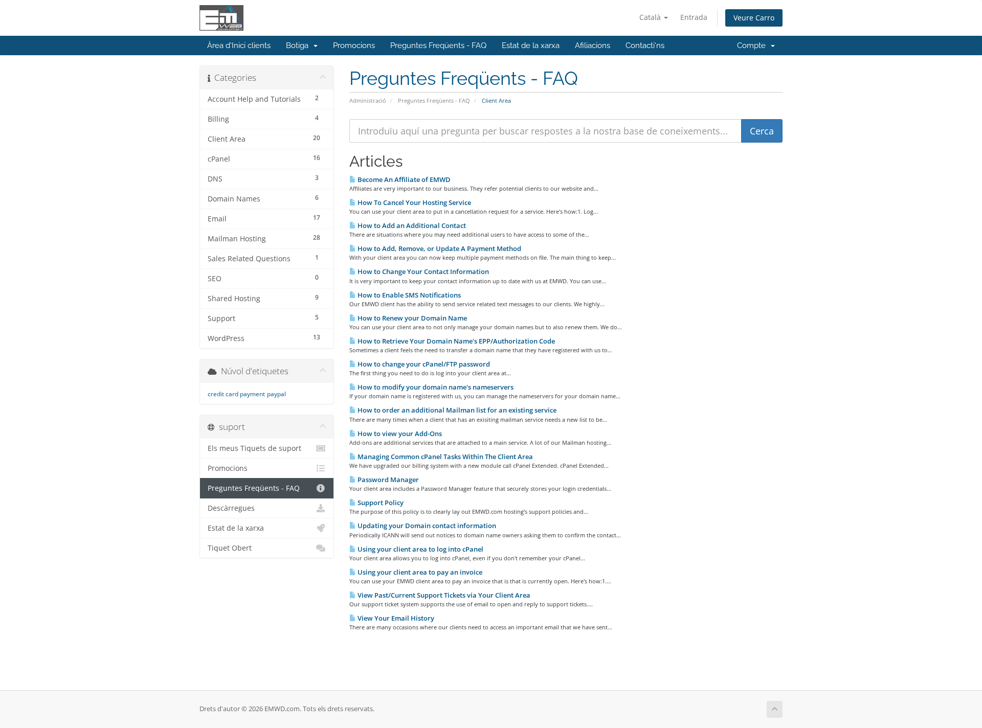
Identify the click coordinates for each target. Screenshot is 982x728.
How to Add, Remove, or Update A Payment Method (438, 248)
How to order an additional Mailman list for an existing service (456, 410)
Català (651, 17)
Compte (753, 45)
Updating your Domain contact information (426, 525)
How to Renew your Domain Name (411, 318)
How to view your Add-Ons (399, 433)
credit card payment (236, 394)
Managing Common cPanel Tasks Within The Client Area (444, 456)
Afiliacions (592, 45)
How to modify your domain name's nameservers (435, 387)
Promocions (354, 45)
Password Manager (387, 479)
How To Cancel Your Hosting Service (413, 202)
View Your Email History (395, 618)
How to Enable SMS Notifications (408, 295)
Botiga (299, 45)
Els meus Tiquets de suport (254, 448)
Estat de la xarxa (531, 45)
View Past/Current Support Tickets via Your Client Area (443, 595)
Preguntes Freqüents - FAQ (438, 45)
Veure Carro (753, 17)
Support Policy (380, 502)
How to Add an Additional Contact (411, 225)
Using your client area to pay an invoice (419, 572)
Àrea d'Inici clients (239, 45)
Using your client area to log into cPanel (419, 549)
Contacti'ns (645, 45)
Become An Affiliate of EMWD (403, 179)
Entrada (693, 17)
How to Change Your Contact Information (422, 271)
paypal (276, 394)
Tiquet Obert (230, 548)
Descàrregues (231, 508)
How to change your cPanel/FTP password (423, 364)
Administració (367, 100)
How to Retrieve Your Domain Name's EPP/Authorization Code (455, 341)
